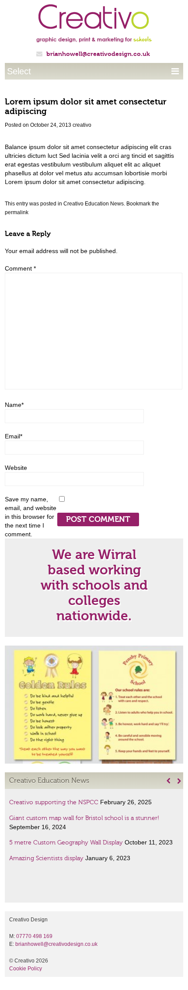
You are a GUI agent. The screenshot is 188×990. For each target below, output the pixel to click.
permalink (16, 212)
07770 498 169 (34, 936)
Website (16, 467)
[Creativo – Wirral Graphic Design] (93, 27)
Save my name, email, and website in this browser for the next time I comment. (30, 517)
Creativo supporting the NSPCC (53, 802)
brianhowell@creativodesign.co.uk (98, 54)
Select (93, 71)
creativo (82, 125)
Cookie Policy (25, 969)
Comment (20, 268)
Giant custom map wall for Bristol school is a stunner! (84, 818)
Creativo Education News (93, 204)
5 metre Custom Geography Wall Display (66, 842)
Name (14, 404)
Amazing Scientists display (46, 858)
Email (13, 436)
